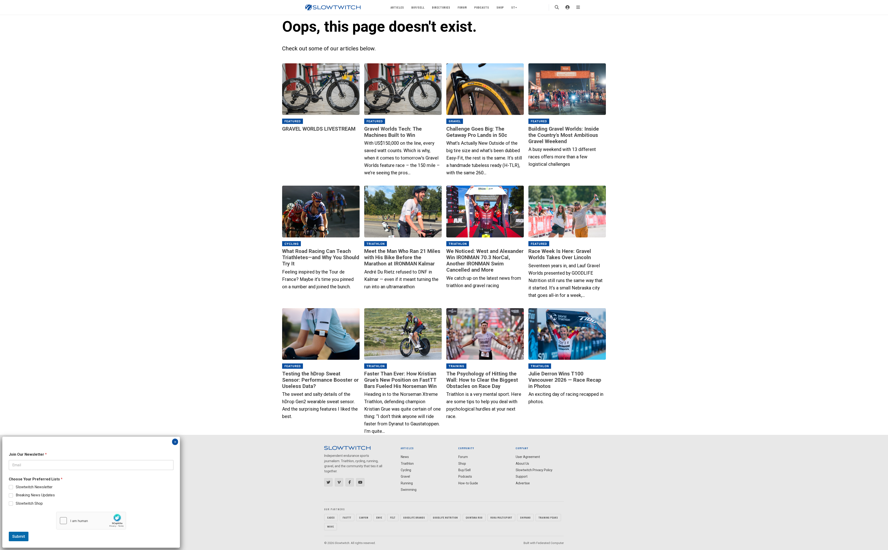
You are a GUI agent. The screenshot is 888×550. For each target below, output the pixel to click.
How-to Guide (468, 483)
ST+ (514, 7)
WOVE (330, 526)
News (405, 457)
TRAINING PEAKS (548, 517)
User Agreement (528, 457)
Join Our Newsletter (28, 454)
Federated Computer (550, 543)
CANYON (363, 517)
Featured (292, 121)
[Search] (556, 7)
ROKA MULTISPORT (501, 517)
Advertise (523, 483)
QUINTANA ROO (474, 517)
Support (521, 476)
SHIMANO (525, 517)
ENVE (379, 517)
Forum (462, 7)
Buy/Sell (418, 7)
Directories (441, 7)
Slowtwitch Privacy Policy (534, 470)
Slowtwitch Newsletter (34, 487)
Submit (18, 536)
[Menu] (578, 7)
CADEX (331, 517)
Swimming (408, 490)
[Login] (567, 7)
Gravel (455, 121)
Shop (500, 7)
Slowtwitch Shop (29, 503)
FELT (392, 517)
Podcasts (481, 7)
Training (456, 366)
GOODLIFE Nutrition (445, 517)
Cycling (291, 244)
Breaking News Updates (35, 495)
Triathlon (376, 244)
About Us (522, 463)
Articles (397, 7)
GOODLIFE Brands (414, 517)
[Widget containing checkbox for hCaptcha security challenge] (91, 520)
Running (407, 483)
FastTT (347, 517)
